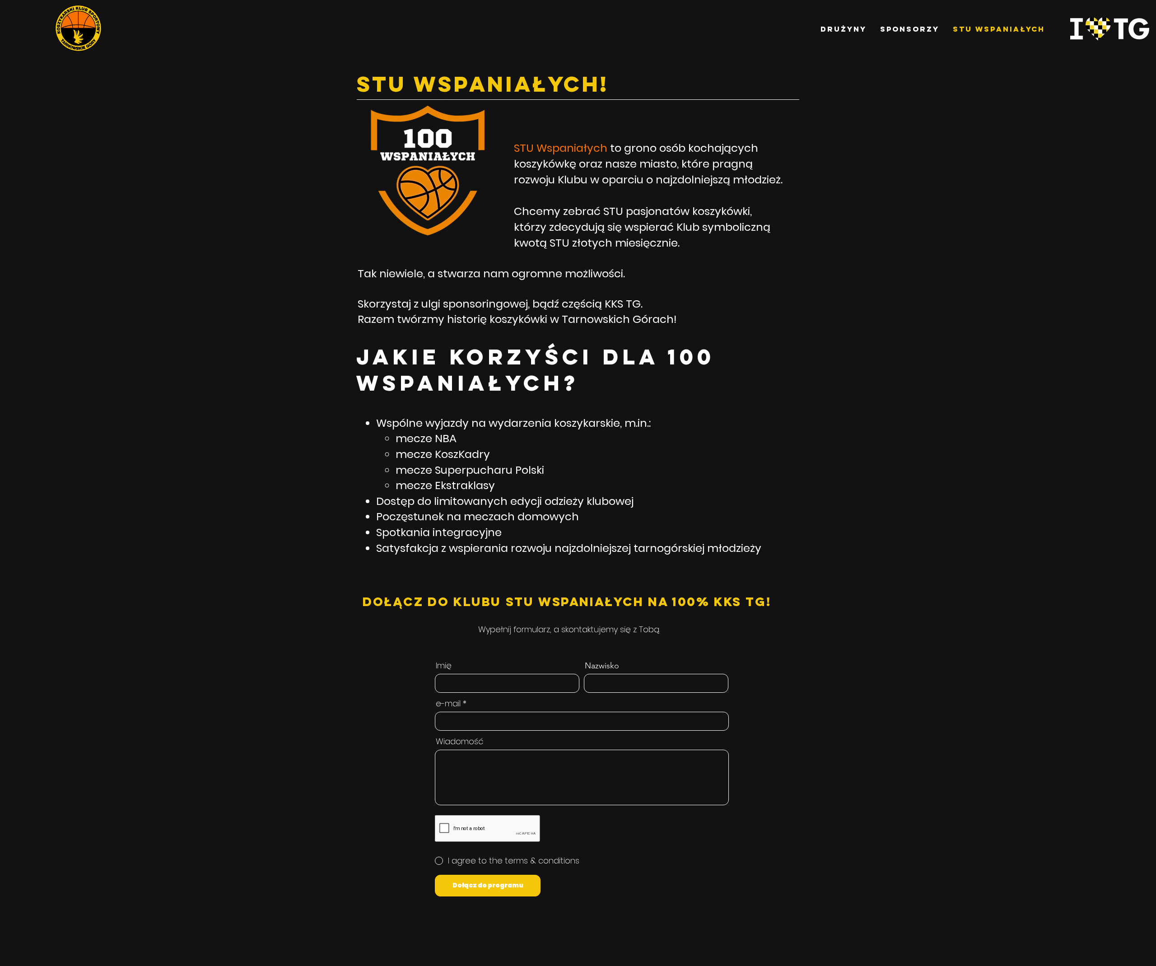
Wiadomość (460, 741)
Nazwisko (602, 666)
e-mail (448, 704)
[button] (843, 29)
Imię (444, 666)
